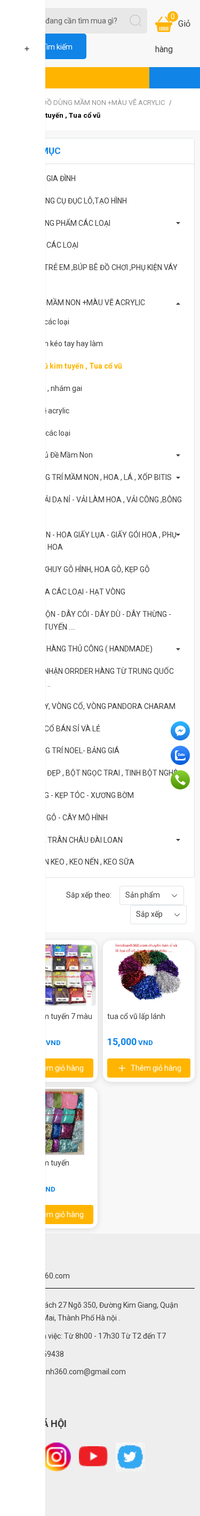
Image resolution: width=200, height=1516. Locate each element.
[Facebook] (181, 730)
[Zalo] (181, 755)
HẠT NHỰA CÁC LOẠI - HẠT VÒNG (69, 592)
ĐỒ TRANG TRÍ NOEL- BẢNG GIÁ (66, 750)
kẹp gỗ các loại (46, 433)
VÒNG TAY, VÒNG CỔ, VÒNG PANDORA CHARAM (94, 706)
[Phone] (181, 779)
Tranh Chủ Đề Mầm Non (53, 455)
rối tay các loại (45, 321)
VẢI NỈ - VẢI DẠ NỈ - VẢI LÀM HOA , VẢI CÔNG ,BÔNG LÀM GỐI (98, 506)
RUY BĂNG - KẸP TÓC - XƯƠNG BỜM (74, 795)
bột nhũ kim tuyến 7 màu (51, 1016)
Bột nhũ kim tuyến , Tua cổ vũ (72, 366)
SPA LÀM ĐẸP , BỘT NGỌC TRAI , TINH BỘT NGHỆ (96, 773)
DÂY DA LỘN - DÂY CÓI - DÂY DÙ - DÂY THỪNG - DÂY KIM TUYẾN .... (92, 620)
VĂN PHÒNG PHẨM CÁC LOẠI (62, 223)
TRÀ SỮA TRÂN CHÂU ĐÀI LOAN (68, 840)
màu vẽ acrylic (45, 410)
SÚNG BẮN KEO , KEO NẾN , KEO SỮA (74, 862)
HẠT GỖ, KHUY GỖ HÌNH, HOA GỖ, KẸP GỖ (82, 569)
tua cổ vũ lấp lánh (136, 1016)
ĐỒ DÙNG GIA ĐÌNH (45, 178)
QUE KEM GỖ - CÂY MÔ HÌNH (61, 817)
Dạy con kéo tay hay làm (62, 343)
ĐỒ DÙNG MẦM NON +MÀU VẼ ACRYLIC (104, 103)
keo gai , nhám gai (52, 388)
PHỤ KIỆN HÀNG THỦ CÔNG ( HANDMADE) (83, 649)
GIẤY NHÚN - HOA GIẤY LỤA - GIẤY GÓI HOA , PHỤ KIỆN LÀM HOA (95, 541)
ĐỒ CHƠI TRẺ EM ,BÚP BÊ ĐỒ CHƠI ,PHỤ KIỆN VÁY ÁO (96, 273)
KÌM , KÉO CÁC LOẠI (46, 245)
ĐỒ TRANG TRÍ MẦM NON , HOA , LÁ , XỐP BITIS (93, 477)
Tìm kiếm (57, 47)
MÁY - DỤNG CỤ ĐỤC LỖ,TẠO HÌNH (70, 201)
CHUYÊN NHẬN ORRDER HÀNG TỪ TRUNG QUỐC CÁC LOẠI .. (94, 677)
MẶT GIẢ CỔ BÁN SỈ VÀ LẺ (57, 728)
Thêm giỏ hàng (58, 1068)
